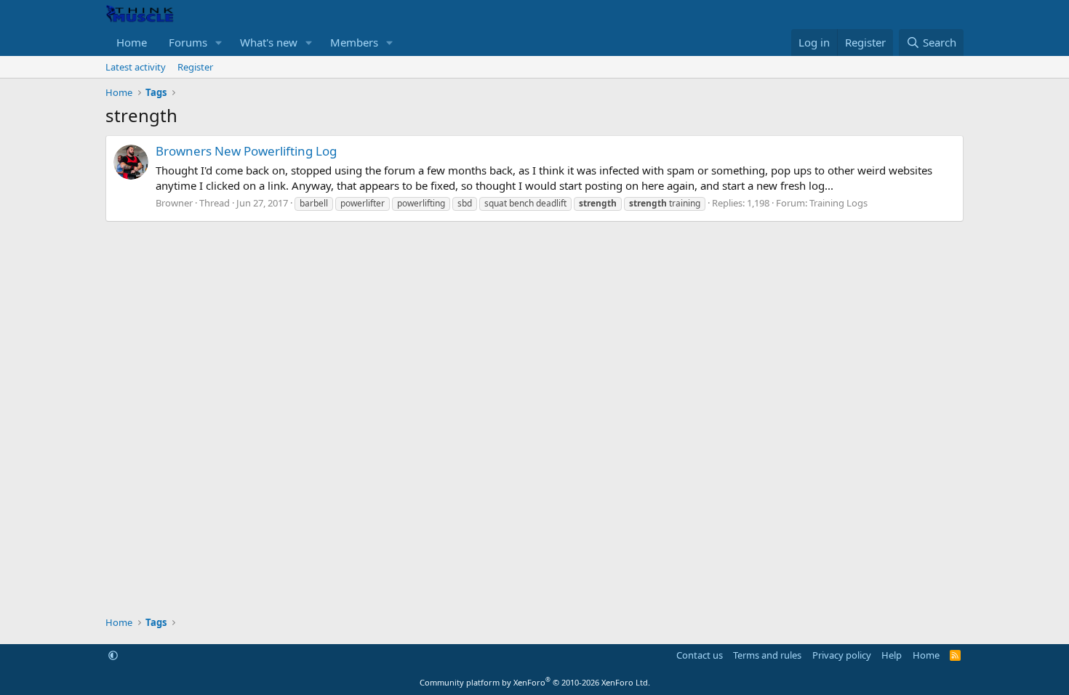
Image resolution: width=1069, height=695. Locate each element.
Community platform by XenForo (535, 682)
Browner (174, 202)
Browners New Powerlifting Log (246, 150)
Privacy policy (841, 655)
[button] (219, 42)
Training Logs (838, 202)
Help (891, 655)
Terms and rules (767, 655)
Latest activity (135, 66)
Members (354, 42)
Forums (188, 42)
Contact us (699, 655)
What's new (268, 42)
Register (195, 66)
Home (131, 42)
